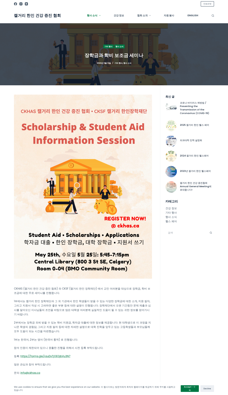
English (193, 15)
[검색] (213, 15)
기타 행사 (108, 46)
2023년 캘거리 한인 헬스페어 (195, 171)
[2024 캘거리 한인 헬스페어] (171, 156)
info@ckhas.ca (30, 373)
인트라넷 (207, 3)
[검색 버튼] (211, 233)
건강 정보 (119, 15)
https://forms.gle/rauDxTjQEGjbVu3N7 (45, 356)
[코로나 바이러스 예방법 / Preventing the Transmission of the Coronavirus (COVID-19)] (171, 106)
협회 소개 (142, 15)
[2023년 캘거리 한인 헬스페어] (171, 171)
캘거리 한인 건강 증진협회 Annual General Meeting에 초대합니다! (195, 186)
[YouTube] (26, 3)
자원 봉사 (169, 15)
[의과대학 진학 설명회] (171, 141)
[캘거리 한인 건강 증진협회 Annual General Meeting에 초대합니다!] (171, 187)
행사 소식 (92, 15)
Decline (207, 388)
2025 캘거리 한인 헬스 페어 (194, 125)
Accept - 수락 (189, 388)
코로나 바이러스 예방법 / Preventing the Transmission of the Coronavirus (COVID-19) (194, 108)
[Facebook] (15, 3)
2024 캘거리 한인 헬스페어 (194, 155)
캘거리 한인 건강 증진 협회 (37, 15)
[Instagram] (20, 3)
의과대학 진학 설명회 (191, 140)
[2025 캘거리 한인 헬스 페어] (171, 125)
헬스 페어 (171, 221)
